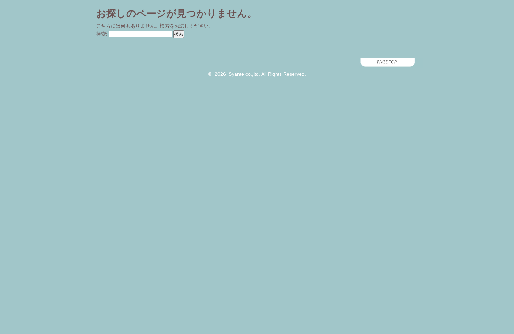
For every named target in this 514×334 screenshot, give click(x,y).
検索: (101, 34)
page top (257, 63)
